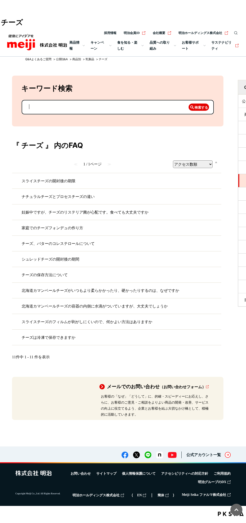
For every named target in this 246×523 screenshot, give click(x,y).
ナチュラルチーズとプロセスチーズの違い (58, 196)
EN (139, 495)
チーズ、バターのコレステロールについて (58, 243)
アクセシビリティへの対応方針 (184, 473)
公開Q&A (62, 59)
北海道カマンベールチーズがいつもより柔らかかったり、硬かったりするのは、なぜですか (100, 290)
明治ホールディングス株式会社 (200, 33)
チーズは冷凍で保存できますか (48, 337)
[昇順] (216, 162)
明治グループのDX (212, 482)
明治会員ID (132, 33)
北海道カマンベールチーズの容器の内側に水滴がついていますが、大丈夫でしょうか (95, 306)
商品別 (76, 59)
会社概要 (159, 33)
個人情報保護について (139, 473)
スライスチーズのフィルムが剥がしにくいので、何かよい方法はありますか (87, 321)
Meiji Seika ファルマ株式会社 (204, 495)
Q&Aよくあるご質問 (38, 59)
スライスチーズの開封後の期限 (48, 180)
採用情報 (110, 33)
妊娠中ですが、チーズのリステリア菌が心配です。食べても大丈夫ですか (85, 212)
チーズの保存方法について (45, 274)
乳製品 (90, 59)
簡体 (161, 495)
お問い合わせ (81, 473)
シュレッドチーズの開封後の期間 (50, 259)
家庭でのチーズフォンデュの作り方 (52, 227)
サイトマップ (106, 473)
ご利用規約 (222, 473)
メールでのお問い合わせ (156, 386)
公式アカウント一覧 (203, 455)
